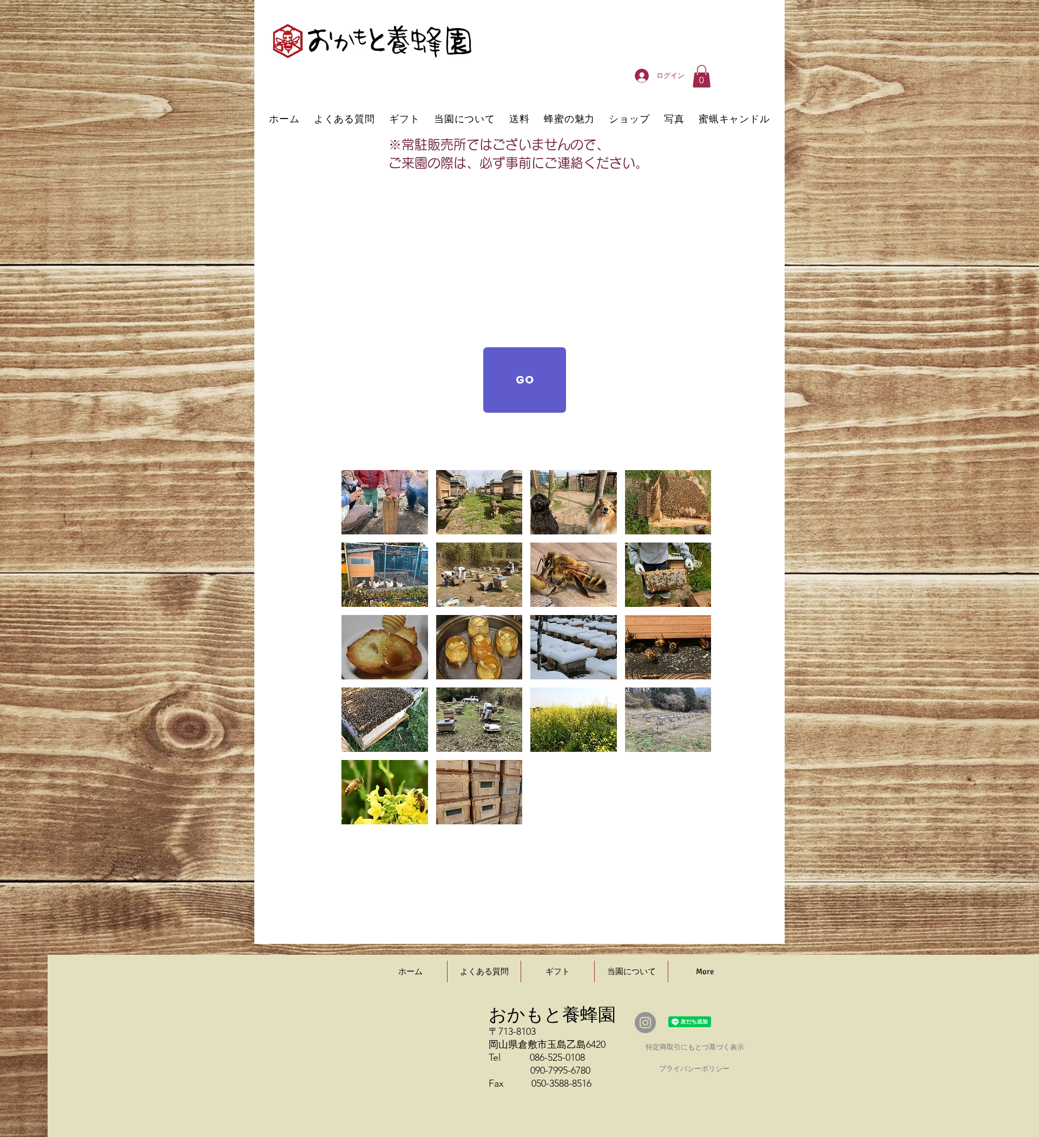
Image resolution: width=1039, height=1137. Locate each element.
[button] (701, 76)
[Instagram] (645, 1022)
